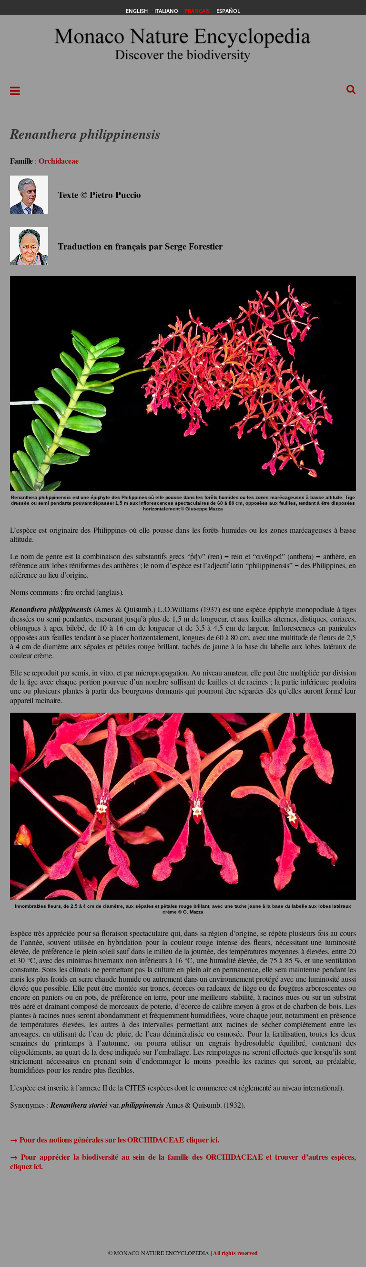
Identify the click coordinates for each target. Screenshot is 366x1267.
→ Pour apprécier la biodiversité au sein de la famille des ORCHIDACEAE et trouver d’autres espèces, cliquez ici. (183, 1161)
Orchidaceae (59, 160)
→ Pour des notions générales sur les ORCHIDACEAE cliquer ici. (114, 1139)
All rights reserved (235, 1253)
